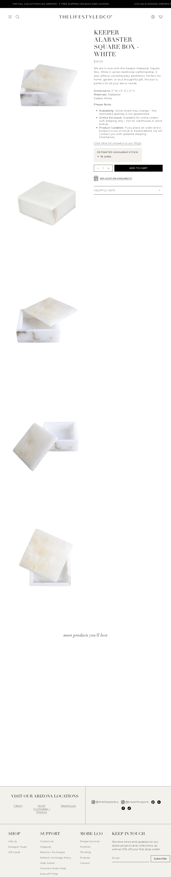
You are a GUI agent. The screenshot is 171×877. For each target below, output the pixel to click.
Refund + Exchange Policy (55, 857)
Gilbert (18, 805)
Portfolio (85, 846)
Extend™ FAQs (49, 873)
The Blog (85, 852)
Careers (85, 863)
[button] (160, 17)
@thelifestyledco (107, 801)
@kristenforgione (137, 801)
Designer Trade (17, 846)
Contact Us (47, 841)
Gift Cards (14, 852)
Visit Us (12, 841)
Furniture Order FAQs (53, 868)
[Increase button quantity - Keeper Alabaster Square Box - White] (109, 168)
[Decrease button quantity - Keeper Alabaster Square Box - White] (97, 168)
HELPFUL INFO (104, 190)
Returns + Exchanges (52, 852)
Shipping (45, 846)
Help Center (47, 863)
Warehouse (68, 805)
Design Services (90, 841)
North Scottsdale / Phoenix (41, 809)
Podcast (85, 857)
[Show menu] (10, 17)
